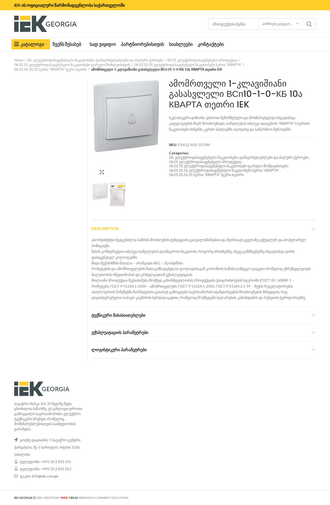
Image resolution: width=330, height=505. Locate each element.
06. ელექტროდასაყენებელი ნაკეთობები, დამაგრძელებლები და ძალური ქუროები (95, 60)
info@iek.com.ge (45, 476)
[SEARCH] (309, 24)
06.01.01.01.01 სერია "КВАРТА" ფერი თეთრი (50, 69)
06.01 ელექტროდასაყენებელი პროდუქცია (202, 60)
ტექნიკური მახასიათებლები (118, 315)
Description (105, 229)
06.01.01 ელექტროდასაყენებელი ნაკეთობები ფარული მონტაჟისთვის (72, 65)
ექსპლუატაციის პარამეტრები (120, 332)
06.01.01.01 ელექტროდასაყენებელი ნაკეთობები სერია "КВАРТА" (188, 65)
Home (18, 60)
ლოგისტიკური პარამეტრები (119, 350)
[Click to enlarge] (101, 172)
